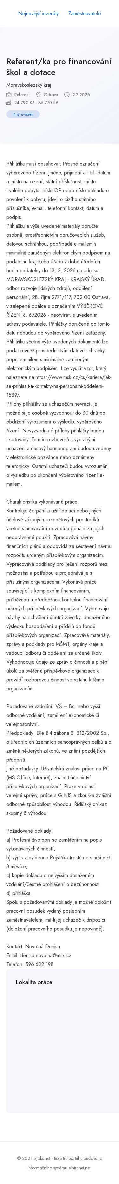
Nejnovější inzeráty (38, 13)
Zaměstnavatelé (84, 13)
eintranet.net (79, 1168)
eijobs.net (41, 1158)
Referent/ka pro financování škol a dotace (58, 66)
